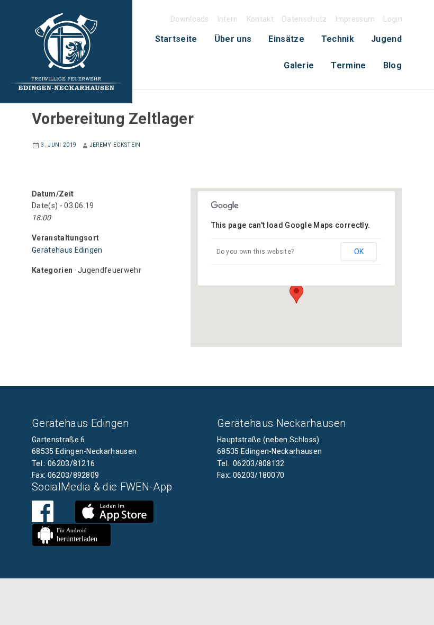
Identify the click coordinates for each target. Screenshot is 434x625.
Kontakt (260, 19)
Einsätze (286, 39)
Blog (392, 65)
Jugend (386, 39)
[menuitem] (176, 39)
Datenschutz (304, 19)
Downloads (189, 19)
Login (392, 19)
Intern (228, 19)
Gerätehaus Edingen (67, 250)
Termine (348, 65)
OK (359, 251)
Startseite (176, 39)
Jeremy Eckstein (115, 144)
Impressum (355, 19)
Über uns (233, 39)
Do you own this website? (255, 251)
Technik (337, 39)
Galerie (299, 65)
